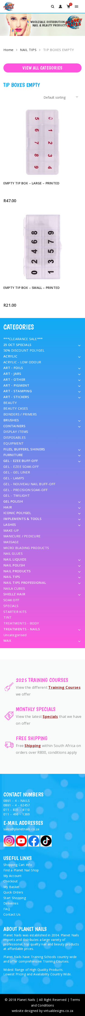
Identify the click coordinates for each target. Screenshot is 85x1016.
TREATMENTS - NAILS (21, 629)
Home (8, 49)
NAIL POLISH (14, 565)
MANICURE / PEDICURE (22, 536)
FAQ (6, 909)
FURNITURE (13, 454)
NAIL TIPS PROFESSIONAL (24, 582)
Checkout (10, 881)
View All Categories (42, 68)
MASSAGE (11, 542)
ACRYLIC (10, 356)
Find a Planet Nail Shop (21, 870)
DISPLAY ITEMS (15, 431)
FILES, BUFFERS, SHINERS (24, 449)
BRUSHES (11, 420)
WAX (7, 640)
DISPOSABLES (14, 437)
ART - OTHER (14, 379)
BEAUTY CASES (15, 408)
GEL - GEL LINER (16, 472)
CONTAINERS (14, 426)
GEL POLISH (13, 501)
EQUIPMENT (13, 443)
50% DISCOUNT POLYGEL (24, 350)
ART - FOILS (13, 367)
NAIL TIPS (28, 49)
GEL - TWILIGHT (16, 495)
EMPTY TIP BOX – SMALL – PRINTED (31, 287)
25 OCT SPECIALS (17, 344)
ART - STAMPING (17, 391)
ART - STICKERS (16, 396)
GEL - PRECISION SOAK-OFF (25, 489)
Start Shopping (14, 898)
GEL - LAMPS (13, 478)
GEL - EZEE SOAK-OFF (21, 466)
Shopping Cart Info (17, 865)
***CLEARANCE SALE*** (23, 338)
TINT (7, 617)
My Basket (11, 887)
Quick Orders (13, 892)
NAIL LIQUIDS (14, 559)
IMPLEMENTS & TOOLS (22, 518)
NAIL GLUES (13, 553)
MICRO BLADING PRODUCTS (26, 547)
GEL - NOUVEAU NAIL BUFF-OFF (29, 484)
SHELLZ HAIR (14, 594)
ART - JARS (12, 373)
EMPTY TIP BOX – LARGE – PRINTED (31, 183)
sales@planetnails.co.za (21, 829)
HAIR (7, 507)
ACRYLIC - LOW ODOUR (22, 362)
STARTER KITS (15, 611)
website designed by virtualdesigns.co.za (42, 1011)
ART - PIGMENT (16, 385)
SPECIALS (10, 605)
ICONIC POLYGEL (17, 512)
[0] (68, 6)
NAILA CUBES (14, 588)
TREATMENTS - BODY (21, 623)
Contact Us (11, 914)
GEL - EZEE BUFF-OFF (20, 460)
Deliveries (10, 903)
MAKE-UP (11, 530)
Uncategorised (15, 635)
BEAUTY (10, 402)
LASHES (9, 524)
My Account (12, 876)
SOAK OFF (11, 600)
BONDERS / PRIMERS (20, 414)
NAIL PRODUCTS (17, 571)
